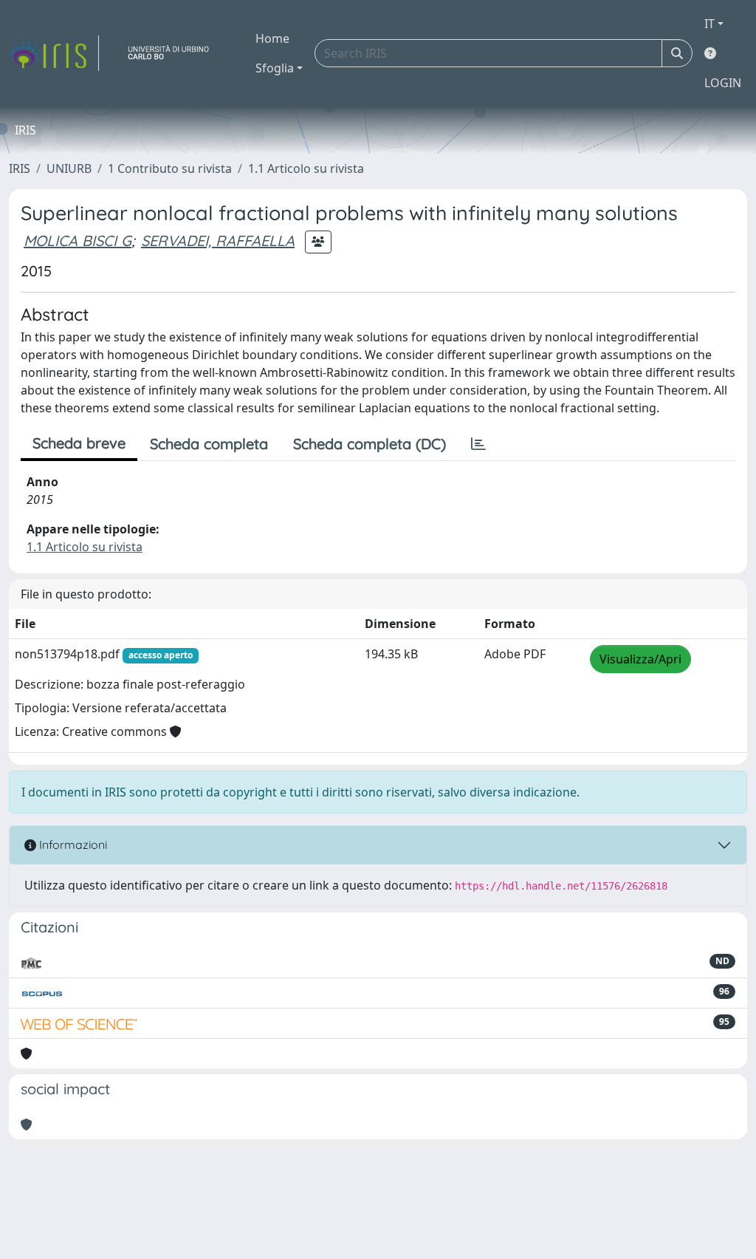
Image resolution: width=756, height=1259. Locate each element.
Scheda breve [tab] (79, 443)
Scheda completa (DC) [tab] (369, 443)
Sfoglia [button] (274, 68)
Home (272, 38)
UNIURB (69, 168)
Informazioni (71, 844)
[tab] (478, 444)
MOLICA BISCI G (77, 240)
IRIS (19, 168)
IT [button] (709, 24)
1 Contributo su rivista (170, 168)
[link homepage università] (174, 53)
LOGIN (722, 83)
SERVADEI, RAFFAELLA (218, 240)
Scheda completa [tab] (209, 443)
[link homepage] (54, 53)
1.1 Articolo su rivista (306, 168)
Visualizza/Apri (640, 659)
